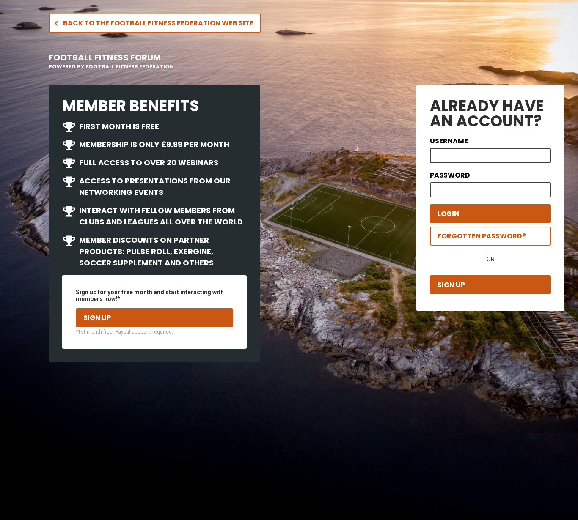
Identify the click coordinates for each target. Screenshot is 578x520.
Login (448, 214)
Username (449, 141)
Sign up (97, 318)
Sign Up (451, 285)
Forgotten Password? (482, 236)
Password (450, 175)
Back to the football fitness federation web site (158, 23)
